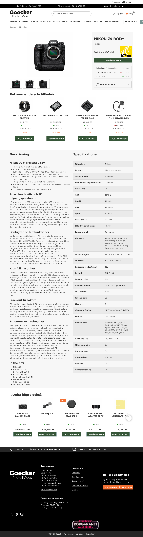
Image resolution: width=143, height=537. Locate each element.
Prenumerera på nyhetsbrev (118, 487)
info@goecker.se (75, 534)
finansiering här (117, 6)
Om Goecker (77, 477)
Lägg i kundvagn (113, 60)
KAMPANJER (131, 22)
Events (75, 490)
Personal (76, 473)
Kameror (13, 27)
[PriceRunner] (85, 524)
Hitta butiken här (49, 490)
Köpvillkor (90, 534)
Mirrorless (23, 27)
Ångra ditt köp (78, 481)
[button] (122, 2)
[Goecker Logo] (21, 13)
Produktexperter (108, 84)
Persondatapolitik (80, 486)
